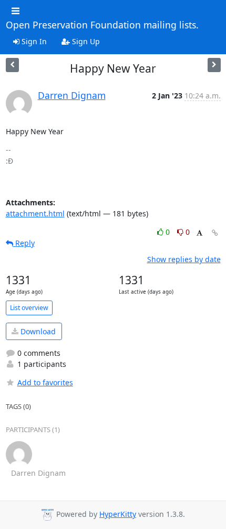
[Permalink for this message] (215, 233)
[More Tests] (214, 65)
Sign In (33, 41)
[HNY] (12, 65)
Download (37, 331)
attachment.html (35, 213)
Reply (24, 243)
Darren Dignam (72, 95)
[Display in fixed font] (199, 233)
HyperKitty (117, 514)
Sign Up (85, 41)
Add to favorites (45, 382)
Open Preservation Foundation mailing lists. (102, 25)
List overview (29, 307)
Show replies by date (184, 259)
